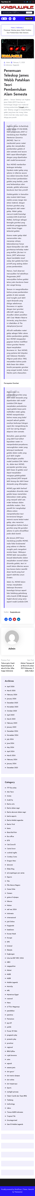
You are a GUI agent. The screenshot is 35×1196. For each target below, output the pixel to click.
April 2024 (10, 751)
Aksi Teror (10, 792)
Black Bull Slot (12, 832)
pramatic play (11, 1039)
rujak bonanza (12, 1055)
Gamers (9, 893)
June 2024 (10, 743)
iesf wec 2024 (12, 909)
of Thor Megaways (13, 1007)
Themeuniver (18, 1192)
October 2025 (12, 711)
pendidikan (11, 1011)
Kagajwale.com (15, 612)
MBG (8, 962)
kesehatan (10, 930)
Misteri (9, 970)
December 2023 (12, 768)
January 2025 (11, 727)
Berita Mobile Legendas (15, 820)
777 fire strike (11, 788)
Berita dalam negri (13, 808)
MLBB (9, 974)
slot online (10, 1080)
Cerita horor (11, 849)
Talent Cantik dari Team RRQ (17, 1096)
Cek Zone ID (11, 844)
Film (8, 881)
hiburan (9, 901)
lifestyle (9, 950)
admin (11, 648)
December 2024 (12, 731)
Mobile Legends (12, 982)
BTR (8, 840)
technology (11, 1104)
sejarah (9, 1063)
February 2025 (12, 723)
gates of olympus (12, 897)
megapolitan (11, 966)
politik (9, 1027)
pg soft (9, 1023)
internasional (11, 917)
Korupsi (9, 938)
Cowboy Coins (12, 857)
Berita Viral (11, 824)
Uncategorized (12, 1120)
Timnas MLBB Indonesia (15, 1112)
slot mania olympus (13, 1076)
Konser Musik (11, 934)
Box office (10, 836)
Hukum (9, 905)
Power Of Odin (12, 1031)
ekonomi (10, 865)
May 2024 (10, 747)
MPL (8, 990)
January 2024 (11, 763)
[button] (6, 2)
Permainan (10, 1019)
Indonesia (19, 27)
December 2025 (12, 703)
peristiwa (10, 1015)
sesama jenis (11, 1067)
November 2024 (12, 735)
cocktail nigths (12, 853)
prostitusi (10, 1043)
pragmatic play (12, 1035)
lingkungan (11, 954)
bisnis (9, 828)
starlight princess (12, 1092)
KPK (8, 942)
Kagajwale (16, 65)
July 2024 (10, 739)
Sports (9, 1088)
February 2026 (12, 695)
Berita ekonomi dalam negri (16, 812)
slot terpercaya (12, 1084)
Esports (9, 877)
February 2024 (12, 759)
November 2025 (12, 707)
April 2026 (10, 686)
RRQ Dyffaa (11, 1051)
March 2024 (11, 755)
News (9, 1003)
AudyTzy (10, 800)
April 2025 (10, 715)
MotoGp (10, 986)
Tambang (10, 1100)
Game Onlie (11, 889)
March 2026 (11, 691)
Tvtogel (21, 107)
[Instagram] (33, 2)
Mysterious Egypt (13, 994)
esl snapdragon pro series (15, 873)
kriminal (9, 946)
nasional (10, 999)
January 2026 (11, 699)
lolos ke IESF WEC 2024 (15, 958)
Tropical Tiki (11, 1116)
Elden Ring (10, 869)
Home (13, 27)
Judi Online (10, 922)
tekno (9, 1108)
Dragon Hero (11, 861)
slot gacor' (10, 1072)
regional (10, 1047)
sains (8, 1059)
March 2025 (11, 719)
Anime (9, 796)
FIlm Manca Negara (13, 885)
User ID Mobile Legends (15, 1124)
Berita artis (10, 804)
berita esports (11, 816)
